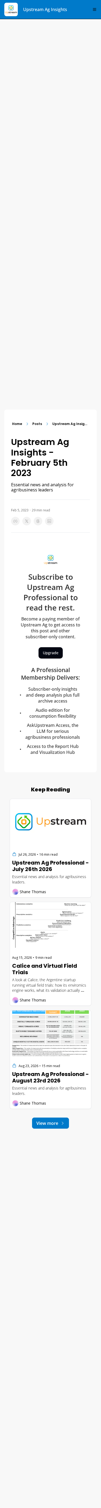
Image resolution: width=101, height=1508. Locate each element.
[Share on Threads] (38, 521)
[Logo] (11, 9)
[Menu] (94, 9)
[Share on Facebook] (15, 521)
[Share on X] (26, 521)
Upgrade (50, 652)
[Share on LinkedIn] (49, 521)
